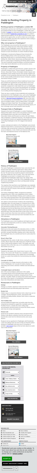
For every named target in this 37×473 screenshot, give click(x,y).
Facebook (23, 445)
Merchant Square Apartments (14, 98)
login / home (21, 1)
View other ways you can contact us (10, 414)
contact (9, 32)
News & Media (24, 430)
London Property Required (9, 438)
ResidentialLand (13, 6)
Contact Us (5, 443)
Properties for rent (5, 15)
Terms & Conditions (25, 436)
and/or (12, 375)
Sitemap (22, 438)
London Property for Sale (8, 436)
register (29, 1)
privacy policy (18, 453)
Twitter (22, 443)
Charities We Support (25, 432)
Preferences (7, 468)
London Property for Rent (8, 434)
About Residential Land (8, 432)
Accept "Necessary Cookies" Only (15, 463)
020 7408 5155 (9, 410)
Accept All (7, 458)
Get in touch (9, 326)
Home (3, 430)
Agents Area (5, 445)
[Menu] (34, 15)
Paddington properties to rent (18, 34)
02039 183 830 (17, 11)
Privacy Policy (24, 434)
